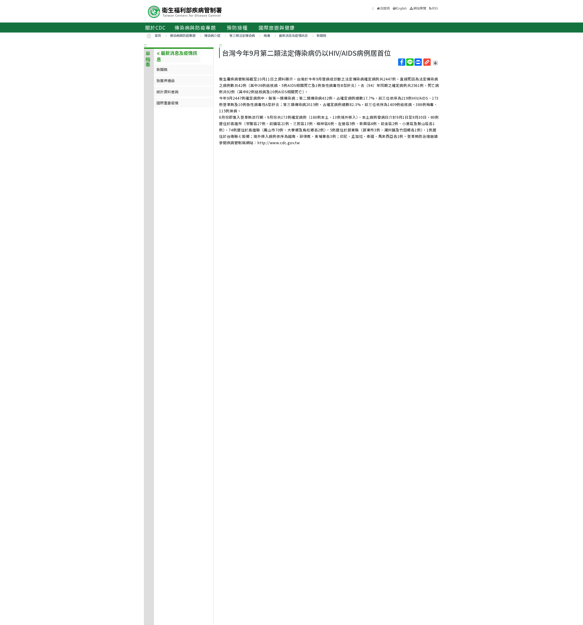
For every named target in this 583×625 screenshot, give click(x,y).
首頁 (158, 35)
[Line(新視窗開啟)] (410, 62)
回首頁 (385, 8)
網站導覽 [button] (419, 8)
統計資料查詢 (167, 91)
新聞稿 (321, 35)
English (401, 8)
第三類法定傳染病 (242, 35)
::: (145, 45)
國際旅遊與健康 (277, 27)
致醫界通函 (165, 80)
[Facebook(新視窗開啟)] (402, 62)
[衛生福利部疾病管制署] (185, 11)
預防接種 (237, 27)
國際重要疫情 (167, 103)
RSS (435, 8)
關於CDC (155, 27)
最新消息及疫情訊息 (293, 35)
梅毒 (267, 35)
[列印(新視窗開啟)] (418, 62)
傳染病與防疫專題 (195, 27)
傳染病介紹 (212, 35)
